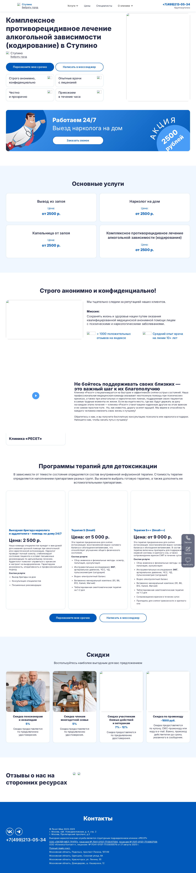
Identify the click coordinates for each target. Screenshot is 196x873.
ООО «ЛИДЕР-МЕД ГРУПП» (63, 842)
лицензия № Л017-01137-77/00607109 (138, 842)
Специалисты (104, 5)
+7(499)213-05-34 (176, 4)
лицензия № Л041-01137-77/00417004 (98, 842)
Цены (87, 5)
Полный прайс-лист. (59, 848)
